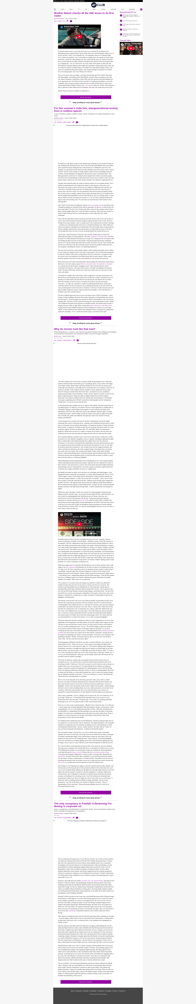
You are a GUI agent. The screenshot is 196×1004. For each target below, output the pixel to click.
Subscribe (113, 9)
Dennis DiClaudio (60, 18)
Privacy (115, 991)
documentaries (67, 817)
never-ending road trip (96, 205)
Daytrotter (76, 1)
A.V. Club (60, 1)
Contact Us (122, 991)
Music (94, 9)
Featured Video (125, 40)
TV (79, 9)
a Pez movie (88, 85)
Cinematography (67, 340)
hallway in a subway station (100, 236)
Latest (62, 9)
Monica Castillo (59, 118)
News (71, 9)
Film (86, 9)
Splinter (71, 1)
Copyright (108, 991)
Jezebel (66, 1)
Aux (123, 9)
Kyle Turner (58, 336)
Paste (55, 1)
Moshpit (82, 1)
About (72, 991)
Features (59, 21)
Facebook (101, 991)
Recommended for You (128, 12)
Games (103, 9)
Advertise (86, 991)
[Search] (54, 9)
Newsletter (132, 9)
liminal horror (67, 122)
